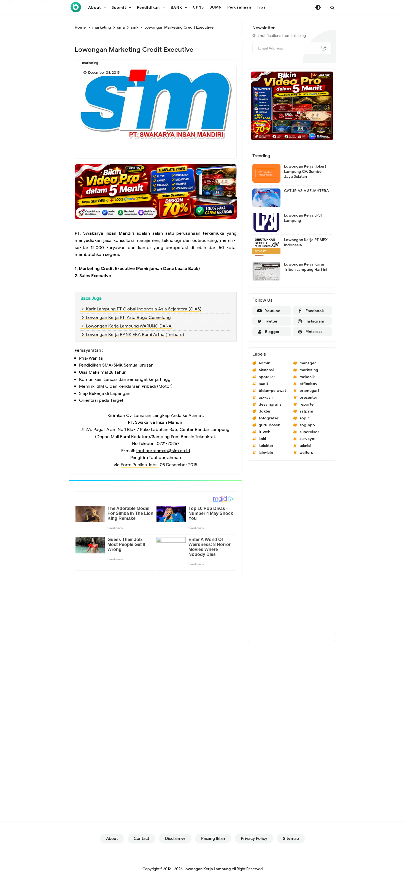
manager (307, 363)
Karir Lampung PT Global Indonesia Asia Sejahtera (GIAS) (143, 309)
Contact (141, 838)
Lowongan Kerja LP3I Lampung (303, 218)
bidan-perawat (272, 390)
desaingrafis (270, 404)
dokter (265, 411)
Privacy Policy (254, 838)
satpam (306, 411)
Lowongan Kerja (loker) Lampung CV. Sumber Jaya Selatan (305, 171)
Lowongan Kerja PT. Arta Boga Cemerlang (128, 317)
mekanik (307, 377)
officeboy (308, 383)
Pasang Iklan (213, 838)
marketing (90, 63)
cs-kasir (266, 397)
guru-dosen (269, 425)
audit (263, 383)
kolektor (266, 445)
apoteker (267, 377)
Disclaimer (175, 838)
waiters (306, 452)
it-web (265, 432)
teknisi (305, 445)
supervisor (309, 432)
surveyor (307, 438)
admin (264, 363)
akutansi (266, 370)
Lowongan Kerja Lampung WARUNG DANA (129, 326)
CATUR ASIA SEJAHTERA (306, 191)
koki (262, 438)
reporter (307, 404)
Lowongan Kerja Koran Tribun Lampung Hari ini (305, 267)
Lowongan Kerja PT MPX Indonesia (306, 242)
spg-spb (307, 425)
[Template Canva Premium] (156, 191)
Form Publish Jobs (139, 465)
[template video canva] (292, 105)
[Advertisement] (292, 547)
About (112, 838)
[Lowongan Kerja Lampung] (76, 7)
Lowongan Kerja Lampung (207, 869)
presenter (308, 397)
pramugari (309, 390)
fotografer (269, 418)
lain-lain (266, 452)
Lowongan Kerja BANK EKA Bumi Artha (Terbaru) (135, 334)
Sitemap (291, 838)
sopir (304, 418)
